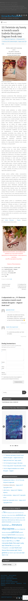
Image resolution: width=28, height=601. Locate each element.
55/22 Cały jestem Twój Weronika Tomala (14, 465)
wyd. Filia (9, 541)
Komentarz (3, 350)
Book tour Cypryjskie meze (10, 500)
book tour (5, 518)
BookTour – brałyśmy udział (7, 577)
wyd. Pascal (14, 545)
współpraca (7, 537)
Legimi (10, 525)
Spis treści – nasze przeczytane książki (9, 581)
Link (11, 279)
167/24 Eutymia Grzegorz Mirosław (12, 463)
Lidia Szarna (6, 490)
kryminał (5, 525)
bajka (24, 515)
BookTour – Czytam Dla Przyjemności (9, 578)
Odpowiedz (23, 323)
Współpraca (19, 583)
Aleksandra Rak (11, 512)
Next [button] (24, 427)
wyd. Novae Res (7, 545)
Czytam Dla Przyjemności (11, 16)
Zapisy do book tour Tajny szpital (12, 460)
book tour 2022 (21, 517)
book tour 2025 (21, 520)
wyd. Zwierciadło (18, 552)
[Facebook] (17, 15)
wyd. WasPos (10, 552)
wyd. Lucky (20, 543)
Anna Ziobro (13, 515)
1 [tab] (10, 445)
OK (23, 392)
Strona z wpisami (12, 575)
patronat (15, 532)
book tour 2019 (6, 41)
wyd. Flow (14, 540)
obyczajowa (8, 532)
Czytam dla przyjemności (12, 327)
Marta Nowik (17, 529)
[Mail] (26, 15)
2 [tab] (12, 445)
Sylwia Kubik (11, 535)
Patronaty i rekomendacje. (6, 580)
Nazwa (3, 362)
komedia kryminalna (16, 522)
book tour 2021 (12, 517)
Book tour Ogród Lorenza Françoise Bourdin (6, 286)
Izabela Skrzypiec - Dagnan (16, 41)
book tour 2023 (6, 520)
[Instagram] (19, 15)
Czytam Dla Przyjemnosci (9, 39)
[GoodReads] (21, 15)
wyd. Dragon (18, 538)
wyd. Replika (15, 548)
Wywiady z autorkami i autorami (8, 583)
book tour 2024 (14, 520)
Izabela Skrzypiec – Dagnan (12, 220)
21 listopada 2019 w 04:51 (13, 311)
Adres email (3, 368)
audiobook (19, 515)
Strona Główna (4, 575)
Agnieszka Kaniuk (10, 310)
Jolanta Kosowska (6, 522)
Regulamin (3, 585)
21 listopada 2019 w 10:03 (13, 329)
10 (7, 512)
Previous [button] (4, 427)
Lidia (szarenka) (7, 495)
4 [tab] (15, 445)
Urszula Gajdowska (19, 534)
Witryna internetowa (3, 373)
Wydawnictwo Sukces (9, 480)
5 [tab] (17, 445)
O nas (24, 583)
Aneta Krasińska (18, 512)
